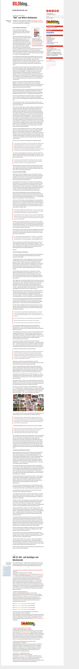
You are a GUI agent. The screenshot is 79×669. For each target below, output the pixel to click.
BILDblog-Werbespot (50, 39)
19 (53, 64)
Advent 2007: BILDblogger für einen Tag (54, 53)
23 (49, 65)
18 (52, 64)
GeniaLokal (35, 41)
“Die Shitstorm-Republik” (25, 632)
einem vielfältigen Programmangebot (28, 595)
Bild (13, 15)
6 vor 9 (14, 555)
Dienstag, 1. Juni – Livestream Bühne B (21, 605)
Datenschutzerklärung (51, 38)
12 (53, 63)
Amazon (40, 41)
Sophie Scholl (28, 574)
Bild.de (23, 15)
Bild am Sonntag (18, 15)
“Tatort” (26, 657)
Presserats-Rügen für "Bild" (52, 48)
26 (53, 65)
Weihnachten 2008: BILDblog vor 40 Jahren (54, 54)
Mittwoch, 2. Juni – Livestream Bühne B (21, 609)
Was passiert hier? (50, 13)
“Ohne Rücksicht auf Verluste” (36, 20)
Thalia (33, 42)
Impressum (49, 36)
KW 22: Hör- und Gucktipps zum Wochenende (25, 558)
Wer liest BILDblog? (50, 43)
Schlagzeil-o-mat (50, 40)
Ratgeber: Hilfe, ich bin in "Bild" (52, 42)
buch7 (33, 43)
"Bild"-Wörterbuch (50, 47)
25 (52, 65)
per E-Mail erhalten (52, 27)
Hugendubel (38, 42)
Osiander (37, 43)
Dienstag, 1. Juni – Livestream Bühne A (21, 603)
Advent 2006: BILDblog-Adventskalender (54, 52)
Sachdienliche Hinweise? (51, 14)
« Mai (47, 68)
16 (49, 64)
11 (52, 63)
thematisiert (34, 581)
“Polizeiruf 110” (22, 655)
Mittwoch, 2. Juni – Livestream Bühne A (21, 607)
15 (48, 64)
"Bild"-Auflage (49, 41)
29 (48, 66)
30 (49, 66)
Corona (35, 196)
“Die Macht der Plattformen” (38, 618)
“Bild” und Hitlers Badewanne (25, 17)
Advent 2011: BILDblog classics (52, 55)
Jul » (48, 68)
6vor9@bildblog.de (7, 575)
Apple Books (34, 44)
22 (48, 65)
